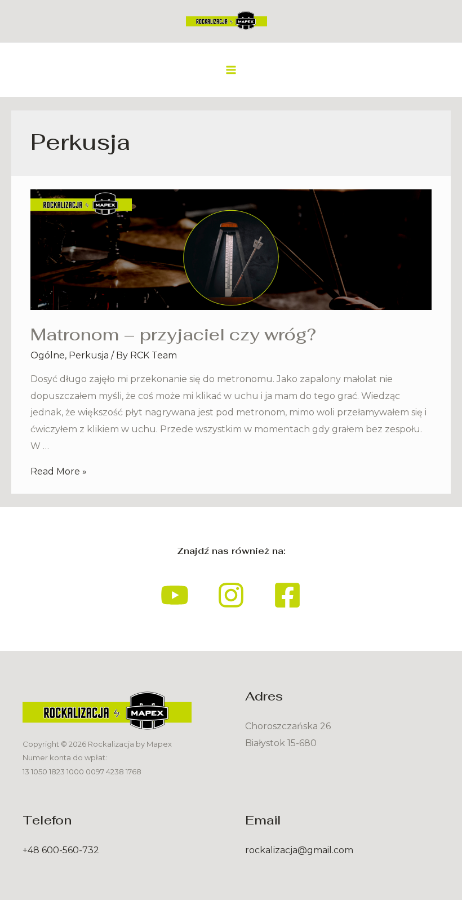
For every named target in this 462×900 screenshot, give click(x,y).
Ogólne (47, 355)
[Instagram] (231, 595)
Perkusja (89, 355)
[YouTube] (175, 595)
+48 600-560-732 (61, 850)
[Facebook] (287, 595)
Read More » (58, 471)
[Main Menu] (231, 69)
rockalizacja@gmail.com (299, 850)
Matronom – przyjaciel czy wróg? (173, 334)
